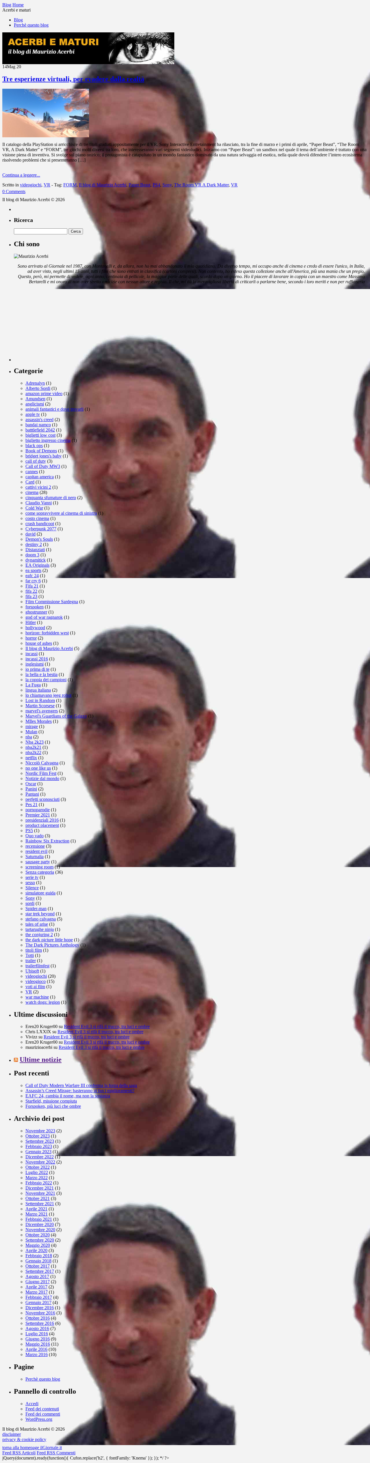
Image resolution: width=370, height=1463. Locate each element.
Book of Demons (41, 450)
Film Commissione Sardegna (51, 601)
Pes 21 (31, 804)
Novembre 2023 (40, 1130)
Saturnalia (34, 856)
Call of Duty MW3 (42, 466)
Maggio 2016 (37, 1344)
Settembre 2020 (39, 1240)
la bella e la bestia (41, 674)
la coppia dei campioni (45, 679)
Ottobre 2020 (37, 1234)
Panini (31, 788)
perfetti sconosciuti (42, 799)
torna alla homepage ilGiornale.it (32, 1447)
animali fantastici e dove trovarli (54, 409)
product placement (42, 825)
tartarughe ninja (39, 929)
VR (47, 184)
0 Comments (13, 191)
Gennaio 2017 (38, 1302)
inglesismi (34, 664)
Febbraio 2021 (38, 1219)
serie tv (31, 877)
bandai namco (38, 424)
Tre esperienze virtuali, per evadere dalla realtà (73, 79)
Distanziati (35, 549)
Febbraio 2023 (38, 1146)
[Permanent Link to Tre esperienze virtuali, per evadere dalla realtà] (45, 135)
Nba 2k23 (34, 742)
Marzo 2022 (36, 1177)
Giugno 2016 (37, 1338)
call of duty (35, 461)
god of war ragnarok (44, 617)
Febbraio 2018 (38, 1255)
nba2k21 (33, 747)
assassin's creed (39, 419)
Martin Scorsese (40, 705)
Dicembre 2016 (39, 1307)
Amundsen (35, 398)
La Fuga (33, 684)
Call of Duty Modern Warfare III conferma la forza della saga (81, 1085)
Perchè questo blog (31, 25)
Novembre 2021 (40, 1193)
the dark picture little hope (49, 939)
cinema (31, 492)
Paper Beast (139, 184)
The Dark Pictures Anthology (52, 944)
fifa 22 (31, 591)
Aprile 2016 (36, 1349)
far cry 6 (33, 580)
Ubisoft (32, 970)
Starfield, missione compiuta (51, 1101)
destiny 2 (33, 544)
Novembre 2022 (40, 1162)
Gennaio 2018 (38, 1260)
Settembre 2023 (39, 1141)
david (30, 534)
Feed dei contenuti (42, 1408)
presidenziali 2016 (42, 820)
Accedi (31, 1403)
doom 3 (32, 554)
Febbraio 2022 (38, 1182)
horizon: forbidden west (47, 632)
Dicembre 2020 (39, 1224)
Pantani (32, 794)
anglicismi (34, 403)
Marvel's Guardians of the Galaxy (56, 716)
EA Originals (37, 565)
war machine (37, 997)
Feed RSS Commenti (56, 1452)
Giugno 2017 (37, 1281)
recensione (35, 846)
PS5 (29, 830)
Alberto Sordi (37, 388)
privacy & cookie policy (24, 1439)
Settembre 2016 (39, 1323)
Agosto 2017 (37, 1276)
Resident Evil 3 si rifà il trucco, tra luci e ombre (107, 1026)
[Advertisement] (57, 325)
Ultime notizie (41, 1059)
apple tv (32, 414)
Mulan (31, 731)
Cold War (34, 507)
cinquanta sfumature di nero (50, 497)
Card (29, 481)
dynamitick (35, 560)
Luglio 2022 (36, 1172)
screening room (39, 866)
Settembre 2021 (39, 1203)
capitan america (39, 476)
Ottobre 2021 (37, 1198)
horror (31, 638)
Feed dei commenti (42, 1414)
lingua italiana (38, 690)
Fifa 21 (31, 586)
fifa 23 (31, 596)
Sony (167, 184)
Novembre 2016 (40, 1312)
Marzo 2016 (36, 1354)
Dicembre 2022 (39, 1156)
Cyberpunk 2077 (40, 528)
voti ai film (35, 986)
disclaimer (11, 1434)
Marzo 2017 (36, 1292)
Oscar (30, 783)
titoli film (33, 950)
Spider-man (36, 908)
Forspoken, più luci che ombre (53, 1106)
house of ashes (38, 643)
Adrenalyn (35, 383)
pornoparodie (37, 809)
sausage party (37, 861)
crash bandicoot (39, 523)
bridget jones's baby (43, 455)
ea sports (33, 570)
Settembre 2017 (39, 1271)
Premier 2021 (37, 814)
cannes (31, 471)
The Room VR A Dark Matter (201, 184)
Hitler (30, 622)
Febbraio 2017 (38, 1297)
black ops (34, 445)
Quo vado (34, 835)
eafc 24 (32, 575)
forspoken (34, 606)
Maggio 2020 (37, 1245)
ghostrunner (36, 612)
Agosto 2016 (37, 1328)
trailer (30, 960)
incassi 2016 (36, 658)
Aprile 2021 (36, 1208)
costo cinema (37, 518)
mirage (31, 726)
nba (28, 736)
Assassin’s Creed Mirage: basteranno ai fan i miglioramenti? (79, 1090)
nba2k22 (33, 752)
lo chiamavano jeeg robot (48, 695)
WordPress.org (38, 1419)
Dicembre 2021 (39, 1188)
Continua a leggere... (21, 175)
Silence (32, 887)
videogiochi (30, 184)
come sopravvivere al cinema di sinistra (61, 513)
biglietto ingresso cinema (48, 440)
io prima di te (37, 669)
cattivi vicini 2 (38, 487)
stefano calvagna (40, 918)
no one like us (38, 768)
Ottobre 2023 (37, 1136)
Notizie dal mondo (42, 778)
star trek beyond (40, 913)
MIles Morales (38, 721)
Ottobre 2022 (37, 1167)
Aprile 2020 (36, 1250)
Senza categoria (39, 872)
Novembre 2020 (40, 1229)
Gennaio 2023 (38, 1151)
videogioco (35, 981)
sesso (30, 882)
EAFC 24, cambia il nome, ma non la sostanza (67, 1095)
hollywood (35, 627)
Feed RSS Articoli (19, 1452)
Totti (29, 955)
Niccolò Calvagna (41, 762)
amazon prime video (43, 393)
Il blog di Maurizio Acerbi (102, 184)
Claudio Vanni (38, 502)
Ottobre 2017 (37, 1266)
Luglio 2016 (36, 1333)
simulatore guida (40, 892)
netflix (31, 757)
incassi (31, 653)
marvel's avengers (41, 710)
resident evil (36, 851)
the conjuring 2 (39, 934)
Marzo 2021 (36, 1214)
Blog (18, 19)
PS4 (156, 184)
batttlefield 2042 (40, 429)
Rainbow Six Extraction (47, 840)
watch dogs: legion (42, 1002)
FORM (70, 184)
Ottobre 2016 (37, 1318)
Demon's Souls (39, 539)
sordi (29, 903)
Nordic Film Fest (40, 773)
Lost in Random (40, 700)
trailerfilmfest (37, 965)
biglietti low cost (40, 435)
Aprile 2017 (36, 1286)
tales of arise (36, 924)
